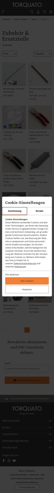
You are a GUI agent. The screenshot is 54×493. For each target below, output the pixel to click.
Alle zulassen (27, 280)
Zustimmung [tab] (14, 210)
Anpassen (27, 289)
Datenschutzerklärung (25, 263)
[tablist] (27, 211)
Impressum (20, 266)
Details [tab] (39, 210)
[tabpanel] (27, 243)
